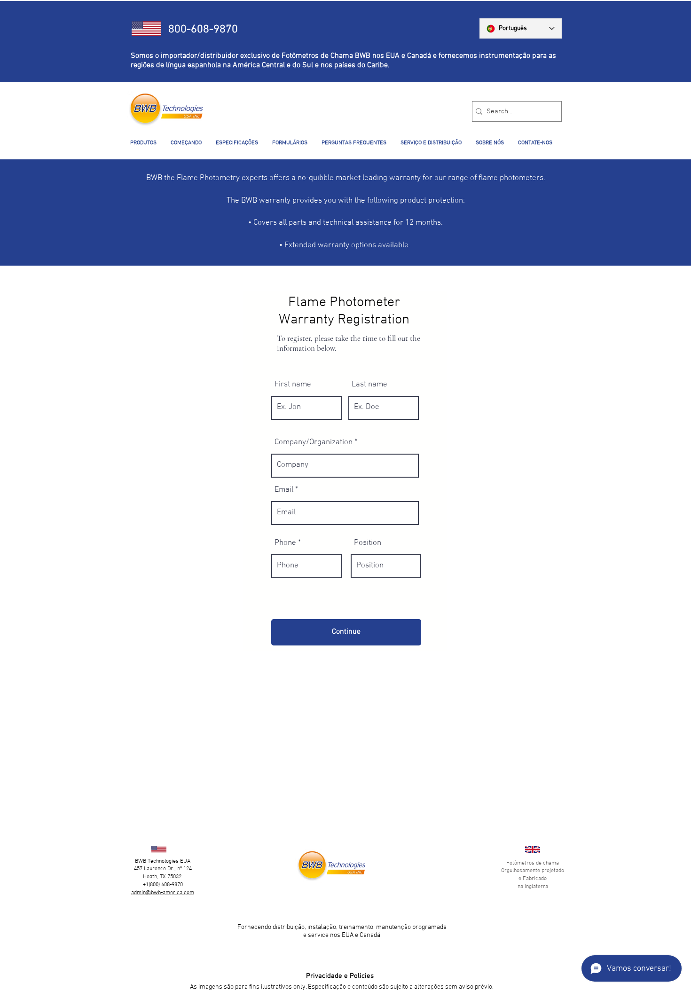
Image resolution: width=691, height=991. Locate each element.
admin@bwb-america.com (162, 892)
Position (367, 543)
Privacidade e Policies (340, 976)
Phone (285, 543)
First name (293, 385)
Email (284, 490)
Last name (369, 385)
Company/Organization (314, 443)
